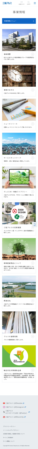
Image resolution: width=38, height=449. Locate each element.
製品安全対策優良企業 (19, 363)
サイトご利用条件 (8, 437)
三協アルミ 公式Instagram (14, 407)
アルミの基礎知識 (19, 327)
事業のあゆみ (19, 80)
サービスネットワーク (19, 148)
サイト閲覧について (8, 441)
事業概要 (19, 45)
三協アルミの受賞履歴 (19, 219)
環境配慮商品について (19, 255)
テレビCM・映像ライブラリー (19, 183)
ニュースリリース (19, 114)
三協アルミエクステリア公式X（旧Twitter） (16, 412)
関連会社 (19, 292)
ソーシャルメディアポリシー (11, 430)
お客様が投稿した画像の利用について (14, 434)
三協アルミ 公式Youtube (13, 403)
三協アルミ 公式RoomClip (14, 417)
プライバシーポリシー (9, 426)
